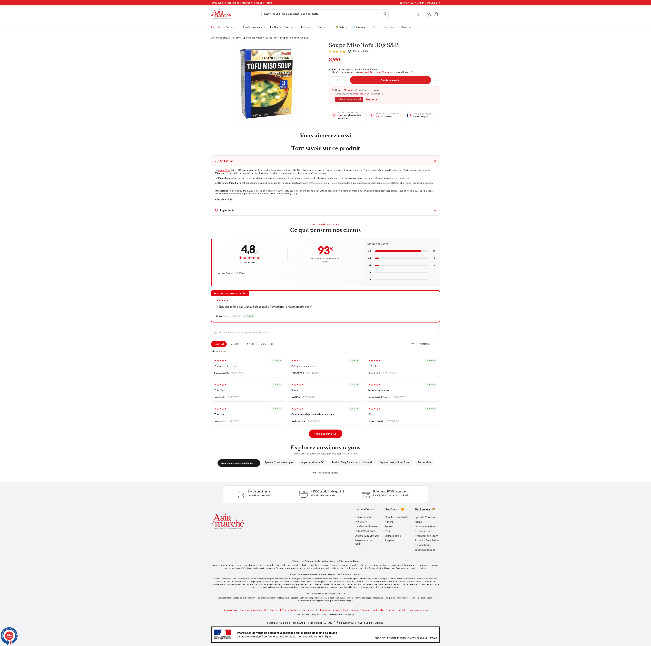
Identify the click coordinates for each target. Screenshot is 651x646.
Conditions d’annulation (396, 610)
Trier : (412, 343)
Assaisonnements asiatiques (237, 462)
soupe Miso (224, 170)
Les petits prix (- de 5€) (312, 462)
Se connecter (372, 99)
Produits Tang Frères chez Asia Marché (352, 462)
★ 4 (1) (250, 344)
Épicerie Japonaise (252, 37)
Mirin (388, 531)
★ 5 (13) (235, 344)
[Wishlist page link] (418, 14)
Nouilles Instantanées (397, 517)
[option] (266, 83)
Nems (418, 521)
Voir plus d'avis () (325, 433)
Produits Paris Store (426, 535)
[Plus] (343, 80)
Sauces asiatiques (425, 549)
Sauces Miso (271, 37)
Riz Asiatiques (423, 544)
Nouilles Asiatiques (426, 526)
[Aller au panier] (436, 14)
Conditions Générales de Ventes (274, 610)
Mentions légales (231, 610)
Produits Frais (423, 531)
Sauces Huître (393, 535)
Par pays (236, 37)
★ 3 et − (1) (267, 344)
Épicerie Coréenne (425, 517)
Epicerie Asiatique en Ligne (279, 462)
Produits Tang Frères (427, 540)
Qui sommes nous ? (249, 610)
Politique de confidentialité (372, 610)
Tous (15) (219, 344)
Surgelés (389, 540)
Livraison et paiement (418, 610)
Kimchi (389, 521)
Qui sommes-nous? (365, 530)
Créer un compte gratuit (349, 99)
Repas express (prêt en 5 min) (394, 462)
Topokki (389, 526)
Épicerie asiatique (220, 37)
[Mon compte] (428, 14)
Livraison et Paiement (366, 526)
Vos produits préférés (367, 535)
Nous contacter (363, 516)
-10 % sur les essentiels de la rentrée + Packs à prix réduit (241, 2)
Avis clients (361, 521)
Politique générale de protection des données (310, 610)
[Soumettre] (384, 14)
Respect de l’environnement (345, 610)
